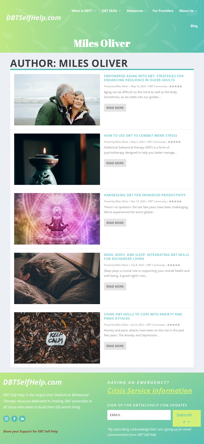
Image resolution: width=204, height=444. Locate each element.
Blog (194, 26)
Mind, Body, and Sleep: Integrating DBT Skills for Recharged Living (146, 257)
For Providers (163, 11)
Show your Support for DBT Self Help (30, 431)
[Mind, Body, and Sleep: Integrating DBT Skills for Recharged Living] (57, 278)
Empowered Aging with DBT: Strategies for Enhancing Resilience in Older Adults (144, 78)
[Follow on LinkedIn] (22, 419)
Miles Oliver (121, 86)
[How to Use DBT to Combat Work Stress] (57, 159)
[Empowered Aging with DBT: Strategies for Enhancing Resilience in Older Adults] (57, 99)
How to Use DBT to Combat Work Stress (140, 135)
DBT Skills (109, 11)
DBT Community (158, 86)
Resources (135, 11)
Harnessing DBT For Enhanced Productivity (145, 195)
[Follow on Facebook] (14, 419)
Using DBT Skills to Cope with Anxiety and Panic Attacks (143, 316)
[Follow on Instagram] (6, 419)
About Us (186, 11)
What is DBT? (82, 11)
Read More (115, 108)
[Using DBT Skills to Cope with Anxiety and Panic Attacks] (57, 338)
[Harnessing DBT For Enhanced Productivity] (57, 218)
